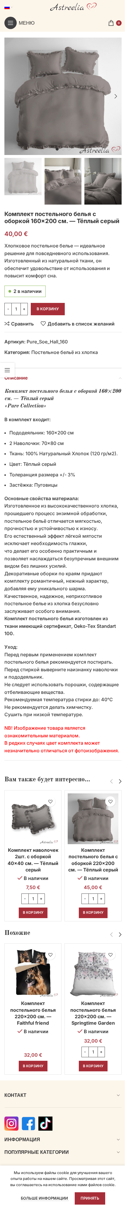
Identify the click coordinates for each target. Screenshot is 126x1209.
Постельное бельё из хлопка (64, 352)
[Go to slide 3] (68, 149)
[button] (10, 96)
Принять (90, 1198)
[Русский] (8, 7)
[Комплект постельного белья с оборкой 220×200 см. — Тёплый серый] (93, 818)
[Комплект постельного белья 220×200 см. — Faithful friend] (33, 972)
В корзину (48, 308)
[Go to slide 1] (57, 149)
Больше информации (45, 1198)
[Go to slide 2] (63, 149)
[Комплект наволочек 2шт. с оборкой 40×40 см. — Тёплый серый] (33, 818)
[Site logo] (73, 6)
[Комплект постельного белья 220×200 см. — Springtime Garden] (93, 972)
